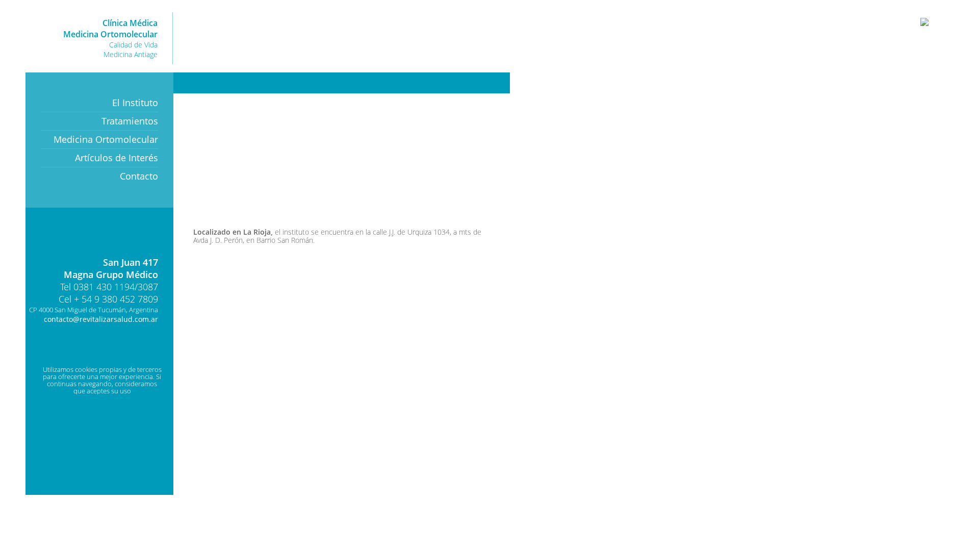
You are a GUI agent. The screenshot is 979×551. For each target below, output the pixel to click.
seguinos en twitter (493, 83)
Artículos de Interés (116, 158)
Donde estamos (119, 235)
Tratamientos (129, 121)
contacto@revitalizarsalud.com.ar (101, 319)
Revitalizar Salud (415, 37)
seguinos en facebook (447, 83)
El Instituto (135, 102)
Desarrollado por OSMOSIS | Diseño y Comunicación (107, 352)
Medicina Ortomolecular (106, 139)
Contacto (139, 176)
